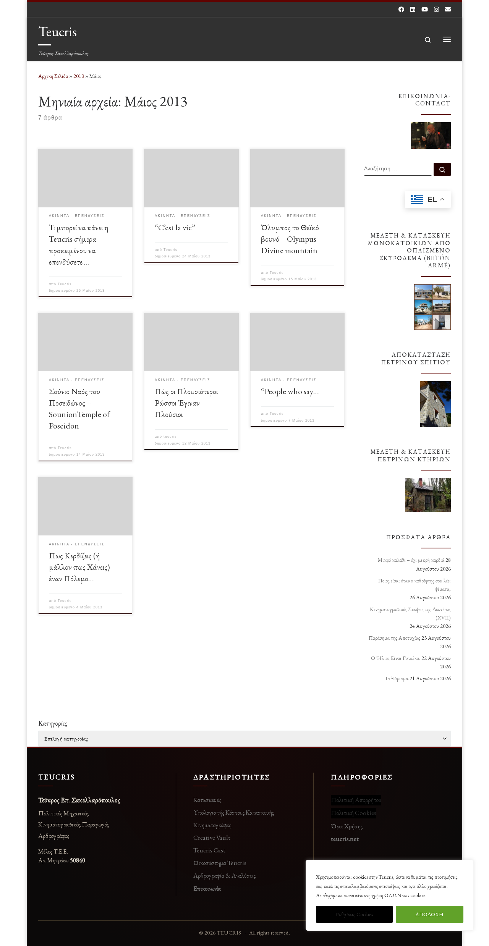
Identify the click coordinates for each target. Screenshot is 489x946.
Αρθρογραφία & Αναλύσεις (224, 875)
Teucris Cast (209, 850)
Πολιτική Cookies (353, 813)
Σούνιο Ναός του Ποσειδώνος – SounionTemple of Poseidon (79, 408)
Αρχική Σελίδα (53, 76)
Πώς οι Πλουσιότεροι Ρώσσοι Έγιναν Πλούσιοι (186, 402)
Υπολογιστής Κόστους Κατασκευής (233, 812)
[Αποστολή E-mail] (448, 9)
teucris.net (345, 838)
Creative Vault (211, 837)
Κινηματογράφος (212, 825)
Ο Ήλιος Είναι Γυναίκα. (395, 658)
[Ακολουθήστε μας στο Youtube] (424, 9)
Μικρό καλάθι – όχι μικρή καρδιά (411, 559)
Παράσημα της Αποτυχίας (394, 637)
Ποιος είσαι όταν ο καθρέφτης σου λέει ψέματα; (414, 584)
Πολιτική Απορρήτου (356, 800)
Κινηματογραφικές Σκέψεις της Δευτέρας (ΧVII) (410, 613)
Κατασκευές (207, 800)
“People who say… (290, 391)
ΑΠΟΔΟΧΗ (429, 914)
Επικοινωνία (207, 888)
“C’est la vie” (175, 227)
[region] (390, 895)
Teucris (65, 284)
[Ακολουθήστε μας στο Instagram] (436, 9)
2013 (78, 76)
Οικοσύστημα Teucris (219, 863)
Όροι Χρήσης (347, 826)
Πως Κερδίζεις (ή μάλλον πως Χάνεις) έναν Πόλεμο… (79, 567)
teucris (170, 436)
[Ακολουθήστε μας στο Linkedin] (412, 9)
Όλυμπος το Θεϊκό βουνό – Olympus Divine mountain (290, 239)
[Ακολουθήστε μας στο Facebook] (401, 9)
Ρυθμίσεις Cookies (354, 914)
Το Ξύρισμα (396, 678)
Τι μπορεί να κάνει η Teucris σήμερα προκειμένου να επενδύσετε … (78, 244)
